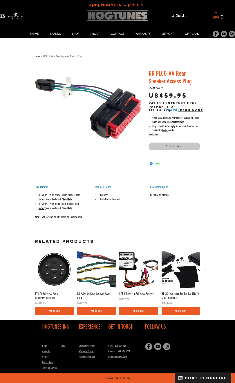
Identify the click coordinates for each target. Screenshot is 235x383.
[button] (220, 15)
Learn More (190, 110)
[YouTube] (224, 34)
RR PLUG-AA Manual (159, 195)
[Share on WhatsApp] (158, 163)
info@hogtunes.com (117, 356)
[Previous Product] (30, 269)
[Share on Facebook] (151, 163)
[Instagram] (232, 34)
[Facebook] (216, 34)
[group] (117, 282)
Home (38, 56)
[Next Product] (205, 269)
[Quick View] (54, 269)
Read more (153, 134)
